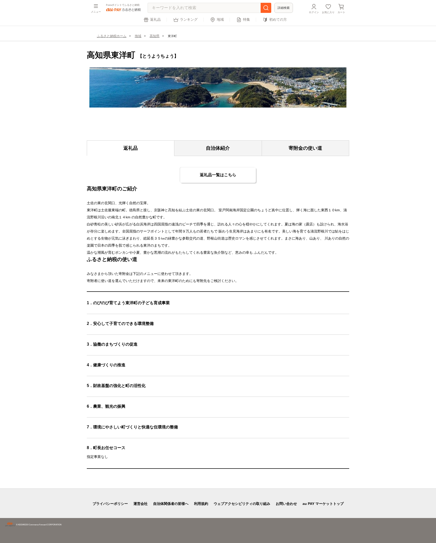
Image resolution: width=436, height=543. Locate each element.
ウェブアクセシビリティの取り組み (242, 504)
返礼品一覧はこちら (218, 175)
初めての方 (278, 19)
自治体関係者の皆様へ (170, 504)
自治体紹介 (218, 148)
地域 (220, 19)
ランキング (189, 19)
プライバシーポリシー (110, 504)
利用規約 (201, 504)
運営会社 (140, 504)
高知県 (154, 36)
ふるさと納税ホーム (111, 36)
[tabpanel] (218, 87)
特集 (246, 19)
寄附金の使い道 (305, 148)
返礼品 (155, 19)
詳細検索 (284, 8)
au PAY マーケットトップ (323, 504)
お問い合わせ (286, 504)
